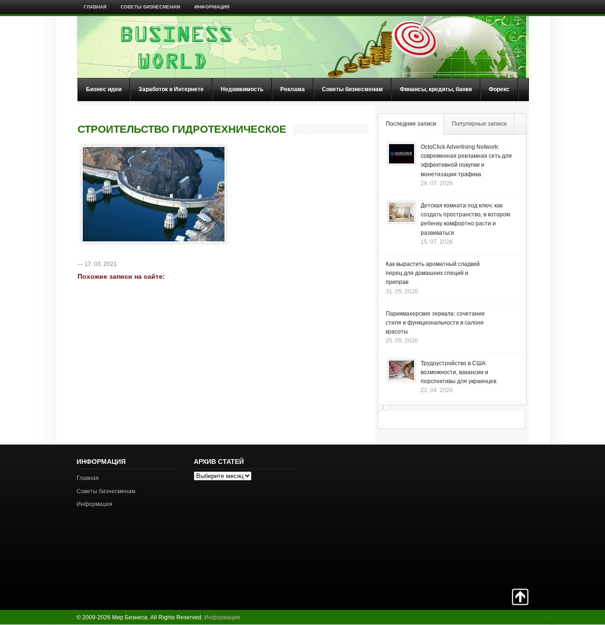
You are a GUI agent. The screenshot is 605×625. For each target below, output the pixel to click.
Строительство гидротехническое (182, 129)
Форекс (499, 89)
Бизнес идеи (103, 89)
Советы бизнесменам (150, 6)
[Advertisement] (495, 515)
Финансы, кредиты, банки (436, 89)
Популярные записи (479, 123)
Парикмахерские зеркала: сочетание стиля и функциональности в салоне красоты (435, 322)
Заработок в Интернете (171, 89)
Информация (211, 6)
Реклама (292, 89)
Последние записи (411, 123)
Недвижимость (242, 89)
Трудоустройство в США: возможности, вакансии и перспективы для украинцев (458, 372)
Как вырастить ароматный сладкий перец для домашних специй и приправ (433, 273)
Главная (95, 6)
